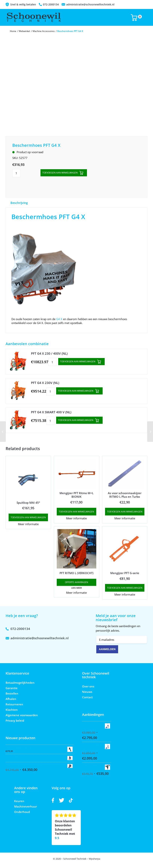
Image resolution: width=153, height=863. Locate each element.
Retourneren (14, 704)
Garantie (12, 688)
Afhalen (11, 699)
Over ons (88, 686)
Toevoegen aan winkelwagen (60, 172)
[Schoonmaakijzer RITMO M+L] (150, 431)
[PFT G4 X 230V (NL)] (18, 391)
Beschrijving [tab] (19, 203)
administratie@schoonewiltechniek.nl (90, 4)
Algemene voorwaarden (22, 715)
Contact (87, 697)
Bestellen (12, 693)
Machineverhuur (25, 806)
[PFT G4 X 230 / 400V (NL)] (18, 361)
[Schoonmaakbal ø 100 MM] (3, 431)
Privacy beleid (15, 720)
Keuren (19, 801)
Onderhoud (22, 812)
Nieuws (87, 692)
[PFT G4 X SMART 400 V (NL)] (18, 420)
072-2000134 (51, 4)
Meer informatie (28, 524)
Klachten (12, 710)
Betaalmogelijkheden (20, 682)
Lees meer (76, 587)
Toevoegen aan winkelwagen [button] (28, 517)
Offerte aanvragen (76, 582)
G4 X (59, 319)
